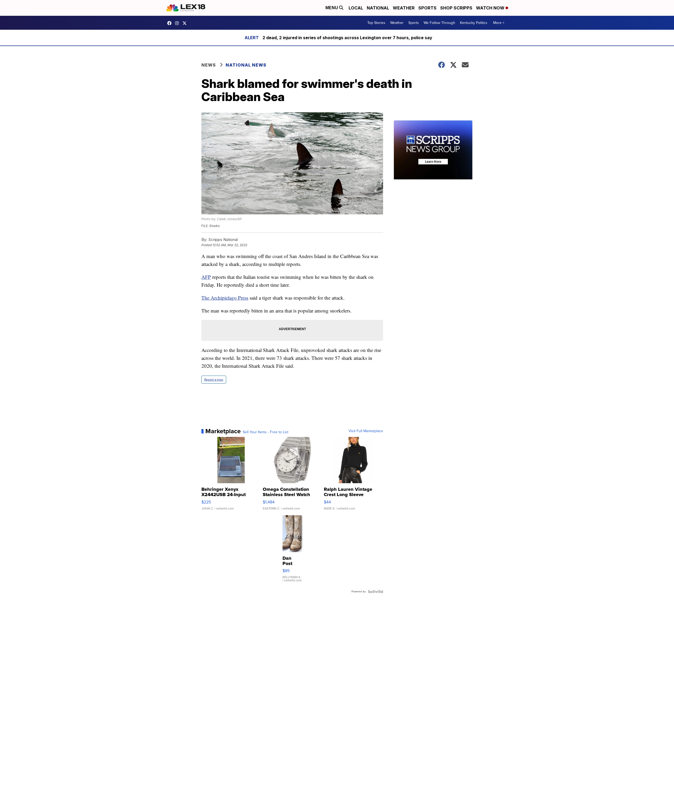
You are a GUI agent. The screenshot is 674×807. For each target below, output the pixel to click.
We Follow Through (439, 23)
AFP (206, 277)
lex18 (170, 23)
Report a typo (213, 379)
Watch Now (491, 8)
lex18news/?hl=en (178, 23)
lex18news (185, 23)
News (208, 65)
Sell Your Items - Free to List (265, 432)
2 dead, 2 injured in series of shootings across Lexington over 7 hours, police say (347, 37)
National (378, 8)
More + (498, 23)
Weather (404, 8)
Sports (427, 8)
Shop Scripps (456, 8)
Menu (332, 8)
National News (246, 65)
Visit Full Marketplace (366, 431)
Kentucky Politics (473, 23)
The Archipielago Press (224, 297)
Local (356, 8)
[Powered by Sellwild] (375, 591)
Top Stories (376, 23)
